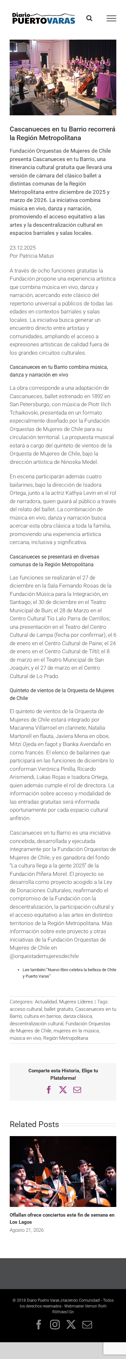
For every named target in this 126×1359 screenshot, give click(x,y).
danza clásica (77, 1016)
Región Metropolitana (65, 1038)
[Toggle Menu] (112, 18)
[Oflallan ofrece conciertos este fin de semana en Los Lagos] (63, 1138)
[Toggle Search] (89, 18)
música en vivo (25, 1038)
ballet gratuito (58, 1009)
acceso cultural (26, 1009)
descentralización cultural (36, 1024)
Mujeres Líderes (76, 1002)
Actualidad (46, 1002)
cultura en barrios (42, 1016)
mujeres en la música (76, 1031)
